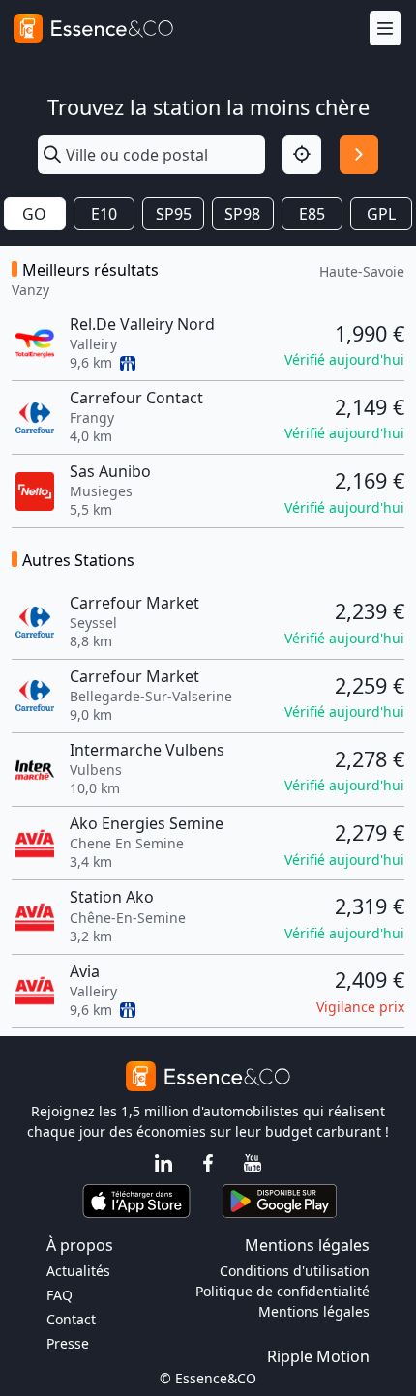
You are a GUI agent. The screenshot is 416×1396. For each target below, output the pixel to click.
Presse (67, 1343)
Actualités (78, 1271)
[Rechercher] (359, 154)
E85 (312, 213)
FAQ (59, 1295)
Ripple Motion (318, 1356)
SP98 (242, 213)
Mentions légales (314, 1311)
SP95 (174, 213)
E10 (104, 213)
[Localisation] (301, 154)
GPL (381, 213)
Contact (71, 1319)
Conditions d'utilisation (295, 1271)
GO (34, 213)
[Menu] (385, 28)
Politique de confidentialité (282, 1291)
